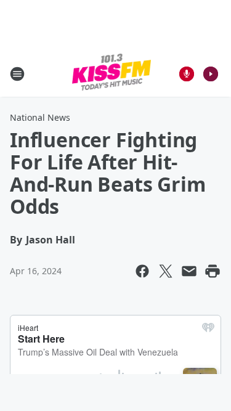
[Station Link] (112, 74)
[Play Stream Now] (210, 74)
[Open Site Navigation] (17, 74)
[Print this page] (212, 271)
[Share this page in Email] (189, 271)
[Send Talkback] (186, 74)
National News (40, 117)
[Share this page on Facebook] (142, 271)
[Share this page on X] (165, 271)
